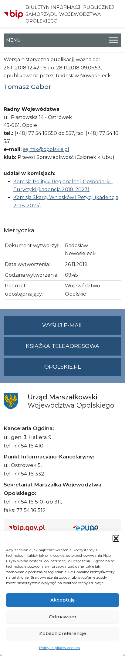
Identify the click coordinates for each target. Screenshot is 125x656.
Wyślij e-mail (81, 328)
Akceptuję (62, 600)
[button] (116, 538)
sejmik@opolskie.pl (46, 149)
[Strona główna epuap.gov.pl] (94, 527)
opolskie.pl (62, 366)
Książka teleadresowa (62, 346)
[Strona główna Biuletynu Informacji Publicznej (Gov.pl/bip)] (36, 527)
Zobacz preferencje (62, 633)
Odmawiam (62, 616)
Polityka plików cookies (59, 647)
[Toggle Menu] (113, 40)
